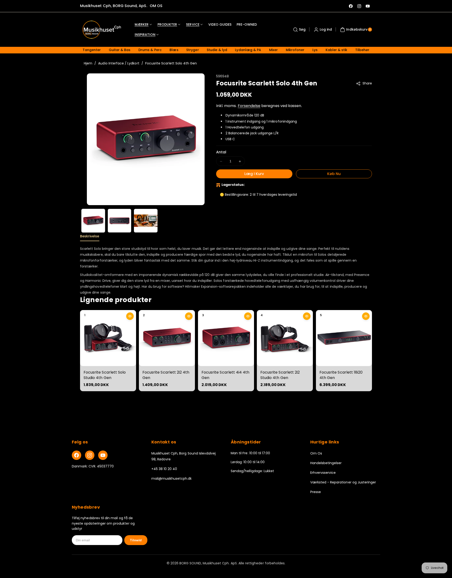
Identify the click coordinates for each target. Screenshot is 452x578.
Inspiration (145, 34)
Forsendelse (249, 106)
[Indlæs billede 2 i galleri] (120, 221)
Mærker (142, 24)
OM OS (156, 5)
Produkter (167, 24)
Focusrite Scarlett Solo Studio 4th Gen (105, 375)
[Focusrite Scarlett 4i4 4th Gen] (226, 338)
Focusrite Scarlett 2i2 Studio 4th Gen (280, 375)
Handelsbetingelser (326, 463)
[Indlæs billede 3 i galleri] (146, 221)
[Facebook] (76, 455)
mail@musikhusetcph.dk (171, 478)
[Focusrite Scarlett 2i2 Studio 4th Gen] (285, 338)
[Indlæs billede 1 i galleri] (93, 221)
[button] (299, 29)
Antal (221, 152)
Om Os (316, 453)
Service (192, 24)
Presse (315, 492)
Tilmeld (136, 540)
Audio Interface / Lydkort (118, 63)
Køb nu (334, 174)
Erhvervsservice (323, 472)
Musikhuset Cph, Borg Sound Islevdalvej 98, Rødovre (183, 456)
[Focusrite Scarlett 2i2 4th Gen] (167, 338)
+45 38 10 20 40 (164, 468)
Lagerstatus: (233, 185)
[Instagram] (89, 455)
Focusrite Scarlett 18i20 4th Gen (341, 375)
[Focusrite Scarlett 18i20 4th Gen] (344, 338)
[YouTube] (103, 455)
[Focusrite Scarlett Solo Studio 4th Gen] (108, 338)
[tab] (89, 237)
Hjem (88, 63)
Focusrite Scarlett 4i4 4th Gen (225, 375)
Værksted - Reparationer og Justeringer (343, 482)
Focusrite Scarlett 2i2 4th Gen (165, 375)
